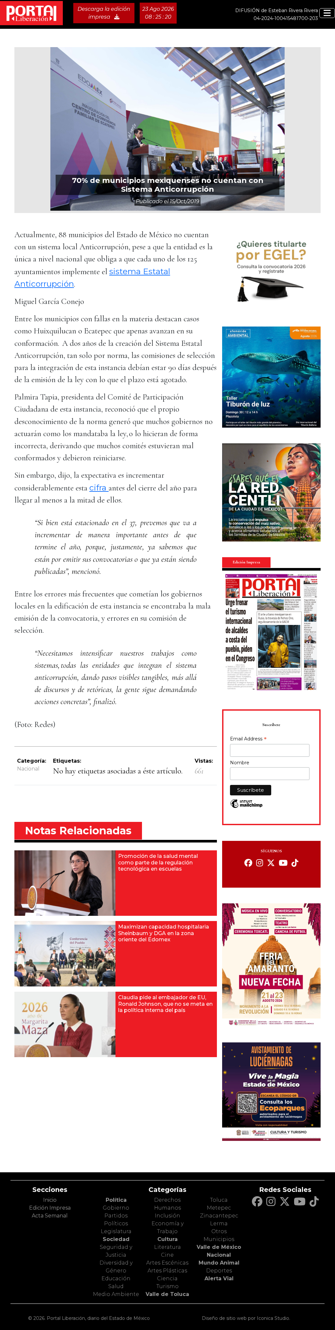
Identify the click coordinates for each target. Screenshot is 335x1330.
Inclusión (167, 1216)
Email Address (248, 739)
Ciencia (167, 1278)
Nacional (28, 769)
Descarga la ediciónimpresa (104, 13)
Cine (167, 1255)
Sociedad (116, 1239)
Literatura (167, 1247)
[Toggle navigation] (327, 13)
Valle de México (219, 1247)
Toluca (219, 1200)
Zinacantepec (219, 1216)
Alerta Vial (219, 1278)
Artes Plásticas (167, 1271)
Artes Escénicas (167, 1263)
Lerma (219, 1223)
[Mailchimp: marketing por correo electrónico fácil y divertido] (246, 807)
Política (116, 1200)
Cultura (167, 1239)
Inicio (50, 1200)
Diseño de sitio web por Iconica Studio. (246, 1318)
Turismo (167, 1286)
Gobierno (116, 1208)
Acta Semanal (50, 1216)
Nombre (239, 763)
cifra (99, 487)
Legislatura (116, 1231)
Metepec (219, 1208)
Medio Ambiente (116, 1294)
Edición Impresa (50, 1208)
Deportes (219, 1271)
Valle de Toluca (167, 1294)
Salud (116, 1286)
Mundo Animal (219, 1263)
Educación (116, 1278)
